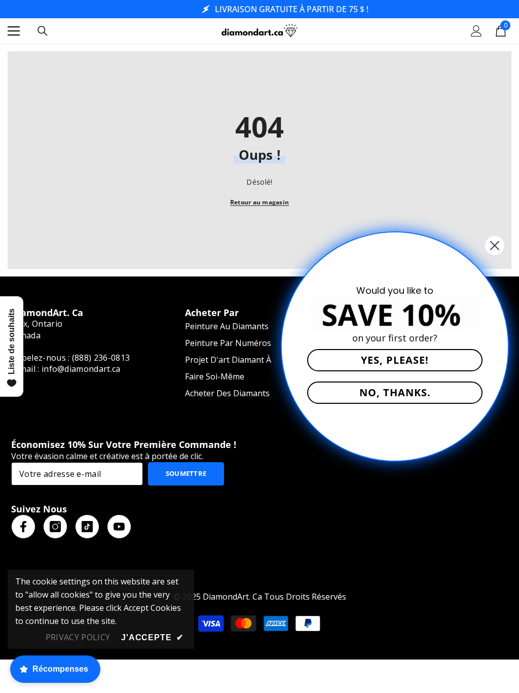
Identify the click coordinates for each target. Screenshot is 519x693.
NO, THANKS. (395, 392)
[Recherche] (42, 31)
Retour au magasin (259, 202)
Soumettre (186, 473)
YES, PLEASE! (395, 360)
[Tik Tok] (87, 526)
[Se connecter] (476, 31)
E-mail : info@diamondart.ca (66, 368)
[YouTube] (119, 526)
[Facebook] (23, 526)
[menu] (14, 31)
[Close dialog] (495, 245)
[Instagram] (55, 526)
